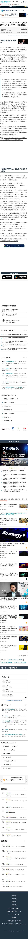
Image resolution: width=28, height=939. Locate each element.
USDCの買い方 (8, 406)
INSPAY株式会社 (10, 361)
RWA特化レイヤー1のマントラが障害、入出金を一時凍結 (8, 607)
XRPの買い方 (7, 417)
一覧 (24, 330)
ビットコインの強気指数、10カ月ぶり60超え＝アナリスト (8, 564)
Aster (7, 368)
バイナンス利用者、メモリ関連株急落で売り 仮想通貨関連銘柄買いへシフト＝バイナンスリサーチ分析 (8, 618)
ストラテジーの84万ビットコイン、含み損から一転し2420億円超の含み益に (13, 544)
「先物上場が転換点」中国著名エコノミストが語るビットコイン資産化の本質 (14, 598)
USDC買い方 (16, 4)
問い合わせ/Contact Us (14, 908)
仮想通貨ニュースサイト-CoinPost (17, 931)
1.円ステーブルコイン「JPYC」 (15, 659)
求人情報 (14, 899)
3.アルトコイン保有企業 (20, 662)
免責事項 (14, 902)
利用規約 (14, 904)
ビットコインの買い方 (11, 314)
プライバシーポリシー (14, 914)
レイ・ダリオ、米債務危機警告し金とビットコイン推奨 (8, 505)
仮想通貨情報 (24, 29)
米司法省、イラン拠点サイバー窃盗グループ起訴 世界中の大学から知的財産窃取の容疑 (8, 628)
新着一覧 (8, 938)
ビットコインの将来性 (6, 4)
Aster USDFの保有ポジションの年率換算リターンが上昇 (17, 779)
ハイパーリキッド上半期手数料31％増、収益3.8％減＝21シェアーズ (9, 575)
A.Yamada (3, 29)
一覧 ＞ (25, 468)
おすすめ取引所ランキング (12, 320)
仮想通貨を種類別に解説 (12, 309)
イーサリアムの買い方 (10, 413)
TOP (3, 938)
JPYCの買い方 (8, 409)
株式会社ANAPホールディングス (14, 387)
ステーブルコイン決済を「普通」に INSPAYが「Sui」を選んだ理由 (16, 363)
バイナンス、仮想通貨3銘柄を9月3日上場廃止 (8, 646)
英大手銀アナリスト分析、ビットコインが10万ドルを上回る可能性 (8, 520)
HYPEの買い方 (8, 420)
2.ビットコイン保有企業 (6, 662)
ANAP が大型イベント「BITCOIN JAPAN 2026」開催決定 (16, 388)
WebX (25, 938)
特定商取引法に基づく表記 (14, 921)
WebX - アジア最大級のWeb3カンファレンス (14, 924)
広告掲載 (14, 896)
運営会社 (14, 917)
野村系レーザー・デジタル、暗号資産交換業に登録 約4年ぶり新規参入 (9, 553)
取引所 (19, 938)
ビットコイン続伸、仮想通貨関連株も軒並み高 (8, 637)
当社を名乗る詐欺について (14, 911)
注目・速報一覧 (21, 655)
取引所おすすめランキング (11, 399)
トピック (14, 938)
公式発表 (6, 30)
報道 (10, 30)
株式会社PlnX (9, 373)
